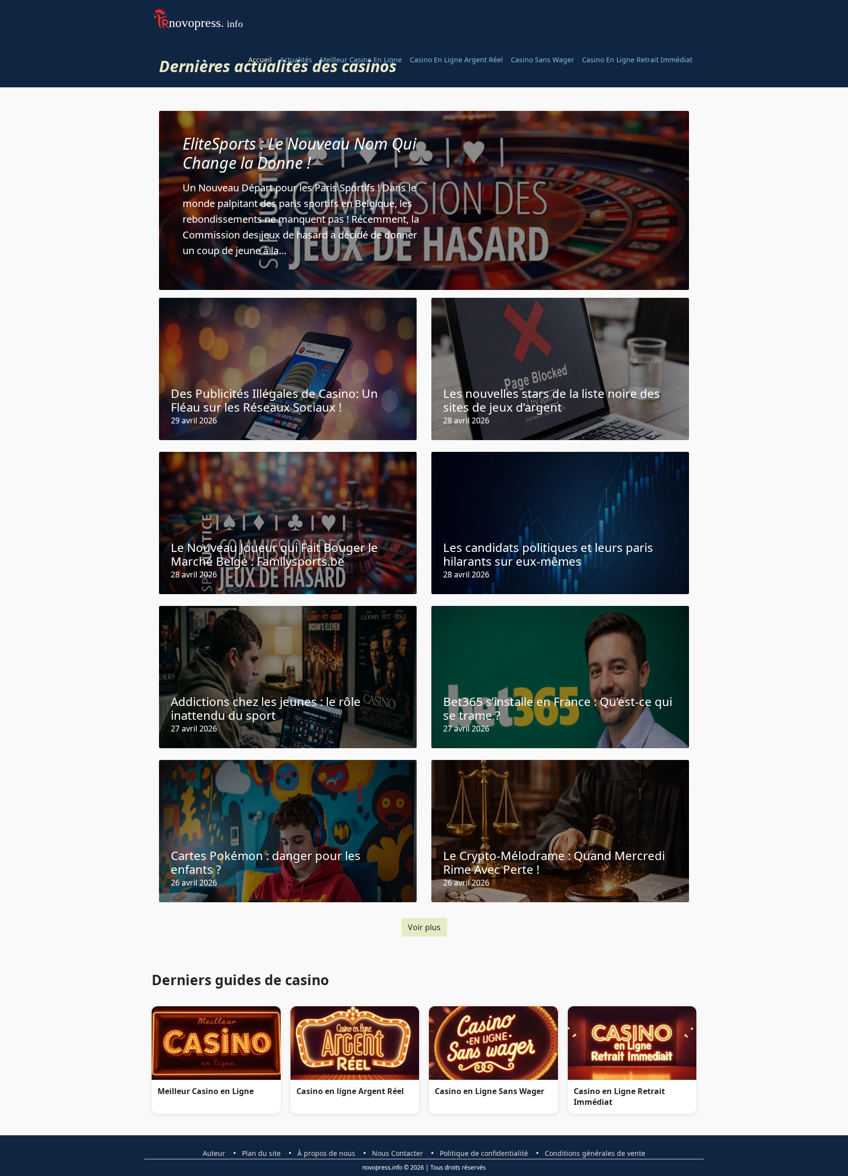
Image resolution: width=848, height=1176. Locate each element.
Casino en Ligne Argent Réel (456, 59)
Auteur (214, 1153)
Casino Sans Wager (542, 59)
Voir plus (424, 927)
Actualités (296, 59)
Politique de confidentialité (484, 1153)
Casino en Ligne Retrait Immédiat (637, 59)
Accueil (260, 59)
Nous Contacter (397, 1153)
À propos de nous (326, 1153)
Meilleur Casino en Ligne (361, 59)
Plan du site (261, 1153)
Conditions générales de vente (595, 1153)
